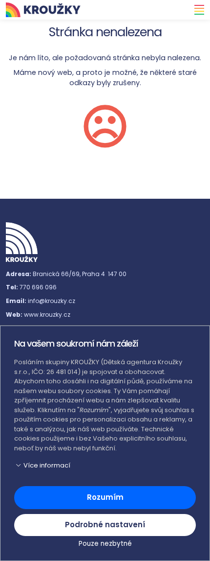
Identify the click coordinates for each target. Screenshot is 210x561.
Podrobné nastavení (105, 524)
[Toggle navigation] (196, 10)
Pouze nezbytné (105, 543)
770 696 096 (38, 287)
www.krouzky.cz (47, 314)
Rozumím (105, 497)
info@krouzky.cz (51, 301)
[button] (105, 465)
